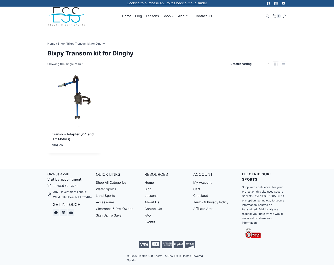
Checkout (200, 196)
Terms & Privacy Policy (210, 202)
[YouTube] (283, 3)
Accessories (105, 202)
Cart (196, 189)
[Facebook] (268, 3)
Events (150, 222)
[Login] (285, 16)
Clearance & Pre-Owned (115, 209)
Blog (138, 16)
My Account (202, 182)
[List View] (284, 64)
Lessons (152, 16)
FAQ (148, 215)
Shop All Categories (111, 182)
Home (126, 16)
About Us (152, 202)
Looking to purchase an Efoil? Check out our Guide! (167, 3)
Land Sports (105, 196)
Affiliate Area (203, 209)
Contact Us (203, 16)
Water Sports (106, 189)
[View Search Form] (267, 16)
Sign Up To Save (109, 215)
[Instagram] (276, 3)
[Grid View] (276, 64)
